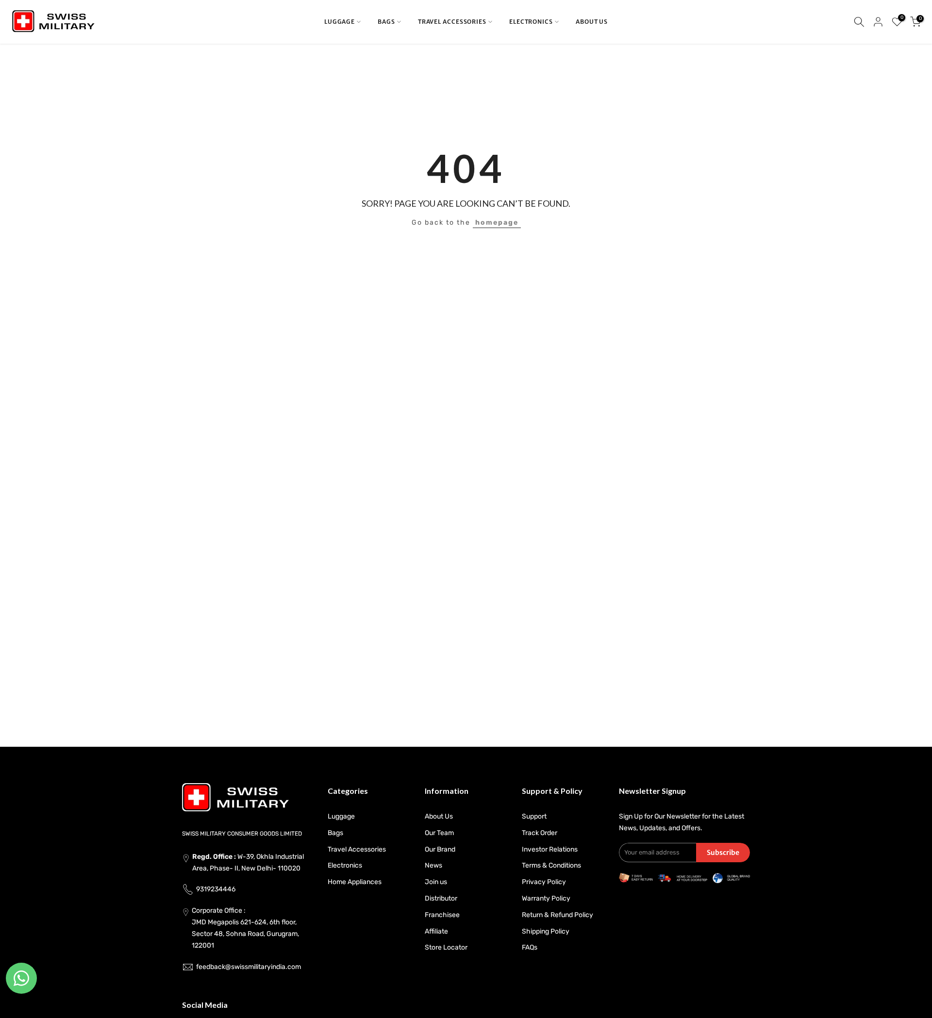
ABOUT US (592, 21)
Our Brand (440, 849)
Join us (436, 882)
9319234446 (215, 889)
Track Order (539, 833)
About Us (439, 816)
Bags (335, 833)
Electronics (345, 865)
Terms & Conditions (551, 865)
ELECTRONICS (531, 21)
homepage (496, 222)
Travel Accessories (357, 849)
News (433, 865)
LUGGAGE (339, 21)
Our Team (439, 833)
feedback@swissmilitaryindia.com (248, 967)
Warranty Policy (546, 898)
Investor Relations (550, 849)
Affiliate (436, 931)
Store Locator (446, 947)
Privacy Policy (544, 882)
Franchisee (442, 915)
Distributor (441, 898)
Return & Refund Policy (557, 915)
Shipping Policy (545, 931)
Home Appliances (355, 882)
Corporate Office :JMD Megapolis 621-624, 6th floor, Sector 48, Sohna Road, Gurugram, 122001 (245, 927)
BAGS (386, 21)
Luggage (341, 816)
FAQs (529, 947)
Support (534, 816)
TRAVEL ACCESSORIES (452, 21)
